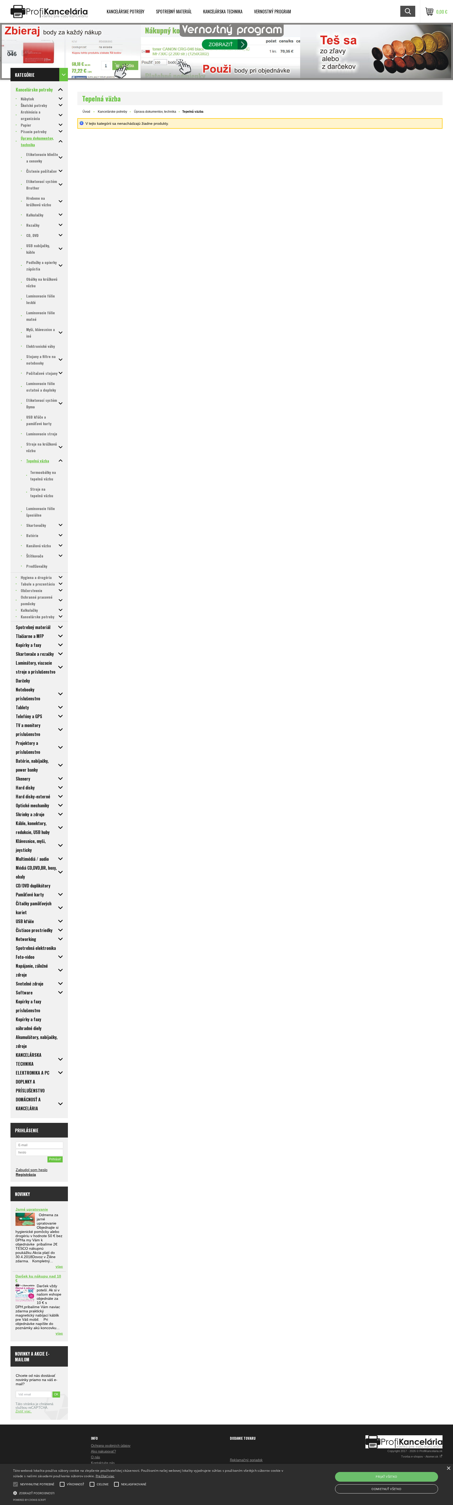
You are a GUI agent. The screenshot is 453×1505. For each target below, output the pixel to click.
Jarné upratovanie (31, 1209)
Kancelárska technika (222, 11)
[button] (151, 1492)
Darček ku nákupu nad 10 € (38, 1278)
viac (59, 1266)
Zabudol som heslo (31, 1170)
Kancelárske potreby (125, 11)
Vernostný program (272, 11)
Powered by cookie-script (29, 1500)
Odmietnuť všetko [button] (386, 1489)
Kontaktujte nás (103, 1463)
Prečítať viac (105, 1476)
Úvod (86, 111)
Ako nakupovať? (103, 1451)
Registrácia (26, 1174)
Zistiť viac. (23, 1411)
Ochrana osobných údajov (111, 1446)
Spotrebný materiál (174, 11)
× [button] (448, 1468)
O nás (95, 1457)
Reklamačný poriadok (246, 1460)
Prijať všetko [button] (386, 1477)
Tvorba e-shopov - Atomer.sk (420, 1456)
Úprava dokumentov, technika (155, 111)
